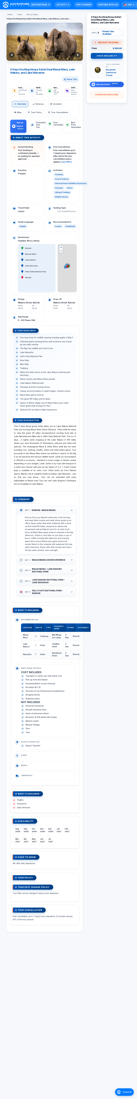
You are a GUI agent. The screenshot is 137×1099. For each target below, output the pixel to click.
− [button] (61, 251)
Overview (21, 104)
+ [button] (61, 247)
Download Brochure (106, 94)
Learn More (66, 162)
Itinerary (40, 104)
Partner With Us (108, 4)
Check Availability (107, 56)
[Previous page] (12, 55)
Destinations (40, 4)
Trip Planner (83, 4)
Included (57, 104)
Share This (72, 79)
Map (19, 112)
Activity (63, 4)
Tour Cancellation (59, 112)
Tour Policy (36, 112)
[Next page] (78, 55)
